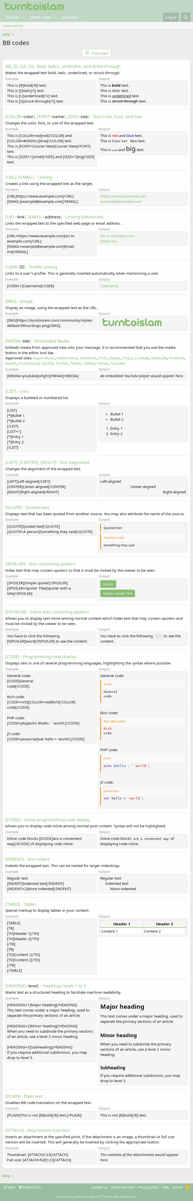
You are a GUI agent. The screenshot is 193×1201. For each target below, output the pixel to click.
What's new (41, 17)
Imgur (127, 357)
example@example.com (121, 201)
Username (109, 285)
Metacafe (159, 357)
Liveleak (142, 357)
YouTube (117, 363)
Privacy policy (148, 1187)
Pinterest (176, 357)
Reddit (10, 363)
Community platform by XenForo (96, 1196)
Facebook (88, 357)
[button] (23, 17)
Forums (13, 17)
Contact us (99, 1187)
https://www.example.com (123, 196)
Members (70, 17)
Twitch (75, 363)
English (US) (31, 1187)
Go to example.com (117, 235)
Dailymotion (67, 357)
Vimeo (102, 363)
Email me (108, 241)
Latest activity (13, 25)
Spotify (47, 363)
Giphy (115, 357)
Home (177, 1187)
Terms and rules (122, 1187)
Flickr (103, 357)
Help (165, 1187)
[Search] (185, 17)
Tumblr (62, 363)
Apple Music (44, 357)
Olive (11, 1187)
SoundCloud (28, 363)
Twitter (89, 363)
